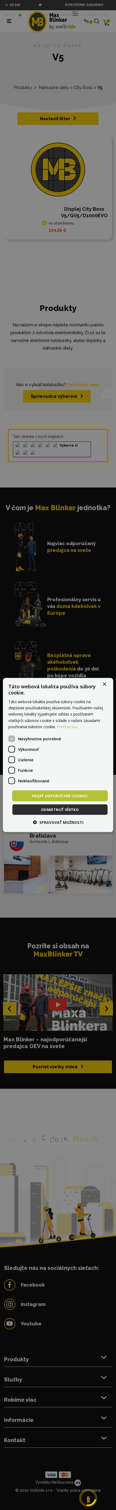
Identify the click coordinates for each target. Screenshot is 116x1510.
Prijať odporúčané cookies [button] (60, 795)
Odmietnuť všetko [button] (60, 809)
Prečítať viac (67, 726)
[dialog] (58, 755)
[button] (58, 822)
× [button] (104, 684)
